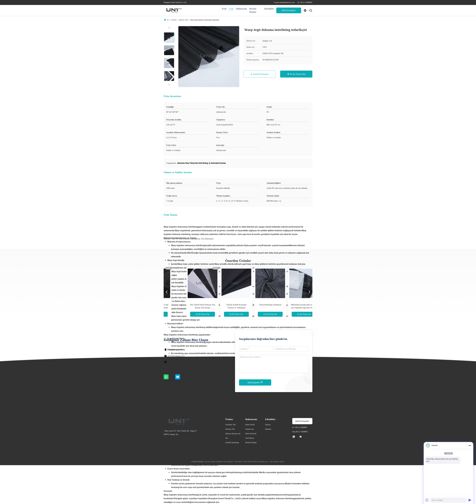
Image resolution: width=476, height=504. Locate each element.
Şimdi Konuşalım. (289, 10)
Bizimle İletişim (252, 10)
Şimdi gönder (254, 382)
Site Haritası (249, 438)
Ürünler (174, 20)
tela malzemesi (207, 239)
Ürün (231, 8)
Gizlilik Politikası (197, 462)
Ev (168, 20)
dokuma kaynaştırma (191, 239)
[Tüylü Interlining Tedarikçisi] (255, 283)
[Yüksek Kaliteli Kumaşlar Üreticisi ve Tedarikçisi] (221, 283)
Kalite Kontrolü (250, 434)
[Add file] (427, 500)
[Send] (470, 500)
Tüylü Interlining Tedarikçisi (255, 305)
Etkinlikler (269, 8)
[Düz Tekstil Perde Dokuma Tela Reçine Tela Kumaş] (187, 283)
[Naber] (169, 379)
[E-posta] (180, 379)
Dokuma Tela (183, 20)
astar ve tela (176, 239)
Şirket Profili (250, 425)
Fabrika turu (249, 429)
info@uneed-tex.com (176, 356)
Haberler (268, 429)
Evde (224, 8)
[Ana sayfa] (173, 10)
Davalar (268, 425)
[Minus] (469, 445)
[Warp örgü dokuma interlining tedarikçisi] (208, 56)
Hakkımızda (241, 8)
